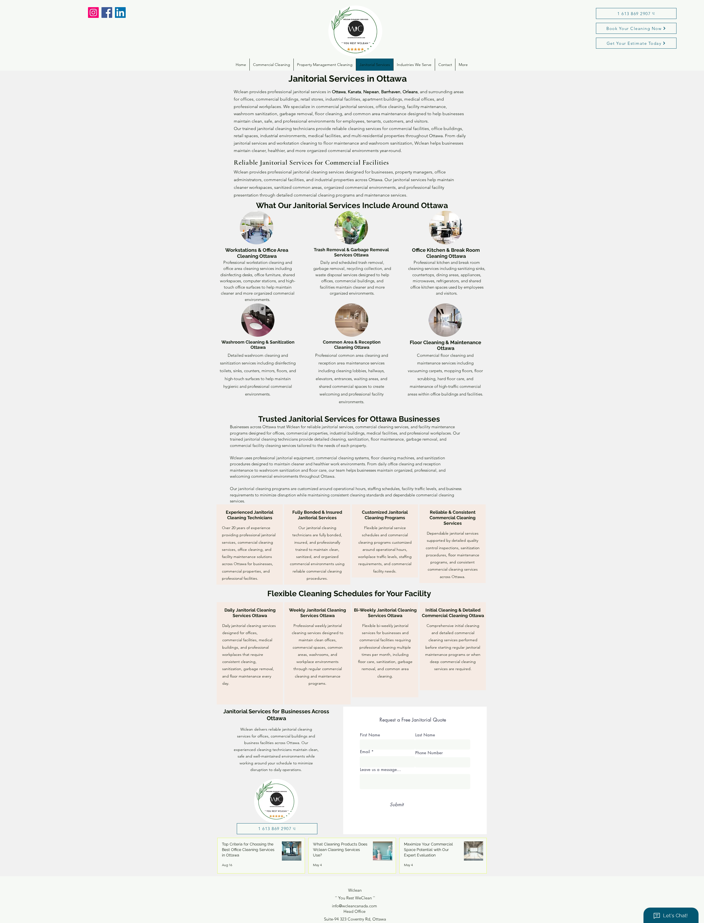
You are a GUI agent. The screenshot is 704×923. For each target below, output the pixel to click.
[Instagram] (93, 12)
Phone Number (429, 753)
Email (365, 752)
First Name (370, 735)
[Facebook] (106, 12)
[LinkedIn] (120, 12)
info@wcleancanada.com (354, 905)
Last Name (425, 735)
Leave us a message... (380, 769)
